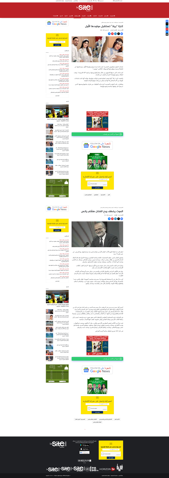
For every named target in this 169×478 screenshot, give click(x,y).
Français (55, 16)
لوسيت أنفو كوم (113, 30)
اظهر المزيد (57, 96)
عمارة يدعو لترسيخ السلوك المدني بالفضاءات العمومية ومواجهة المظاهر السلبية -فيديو (62, 173)
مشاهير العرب (88, 195)
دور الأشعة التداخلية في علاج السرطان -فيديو (63, 160)
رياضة (83, 16)
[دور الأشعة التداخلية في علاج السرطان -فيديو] (49, 161)
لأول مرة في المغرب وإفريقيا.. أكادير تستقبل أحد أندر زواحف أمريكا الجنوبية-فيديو (62, 137)
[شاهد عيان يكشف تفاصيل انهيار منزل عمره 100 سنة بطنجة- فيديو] (49, 143)
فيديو (70, 16)
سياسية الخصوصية (114, 475)
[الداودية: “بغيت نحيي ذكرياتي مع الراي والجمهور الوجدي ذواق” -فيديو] (49, 132)
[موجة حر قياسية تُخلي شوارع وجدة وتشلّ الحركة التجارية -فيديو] (49, 155)
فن (108, 195)
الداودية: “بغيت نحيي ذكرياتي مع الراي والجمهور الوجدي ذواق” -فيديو (61, 130)
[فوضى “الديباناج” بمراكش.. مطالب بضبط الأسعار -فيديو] (49, 167)
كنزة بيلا (103, 195)
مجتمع (105, 16)
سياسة (100, 16)
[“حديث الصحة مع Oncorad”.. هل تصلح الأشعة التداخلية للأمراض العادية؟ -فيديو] (49, 149)
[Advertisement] (97, 98)
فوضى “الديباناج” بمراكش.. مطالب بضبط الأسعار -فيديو (62, 166)
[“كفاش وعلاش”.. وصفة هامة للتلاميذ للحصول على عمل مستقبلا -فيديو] (49, 126)
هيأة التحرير (120, 475)
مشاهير (96, 195)
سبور (61, 16)
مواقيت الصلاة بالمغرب (106, 475)
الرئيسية (112, 16)
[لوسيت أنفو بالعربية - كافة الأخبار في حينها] (84, 8)
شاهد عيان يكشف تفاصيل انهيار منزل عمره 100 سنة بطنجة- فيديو (62, 142)
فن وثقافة (77, 16)
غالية (66, 16)
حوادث (88, 16)
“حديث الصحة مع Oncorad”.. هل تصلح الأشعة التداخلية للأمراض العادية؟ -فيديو (62, 149)
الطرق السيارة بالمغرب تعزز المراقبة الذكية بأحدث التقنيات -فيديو (58, 120)
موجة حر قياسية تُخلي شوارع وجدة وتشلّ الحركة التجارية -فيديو (62, 154)
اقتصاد (94, 16)
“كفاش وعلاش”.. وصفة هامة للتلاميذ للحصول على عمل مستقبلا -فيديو (62, 125)
